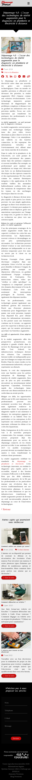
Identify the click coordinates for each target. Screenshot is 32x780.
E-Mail (7, 718)
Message (8, 726)
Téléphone (9, 711)
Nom (7, 703)
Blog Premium (16, 777)
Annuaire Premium (16, 774)
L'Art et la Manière (11, 72)
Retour (6, 509)
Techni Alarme (23, 550)
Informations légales (16, 766)
